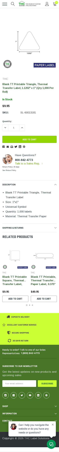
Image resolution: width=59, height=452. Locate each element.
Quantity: (7, 121)
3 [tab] (32, 305)
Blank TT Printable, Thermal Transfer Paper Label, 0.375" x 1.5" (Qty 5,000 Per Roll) (44, 284)
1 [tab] (26, 305)
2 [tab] (29, 305)
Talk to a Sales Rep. (28, 163)
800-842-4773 (24, 160)
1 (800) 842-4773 (30, 353)
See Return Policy (9, 170)
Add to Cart (15, 299)
